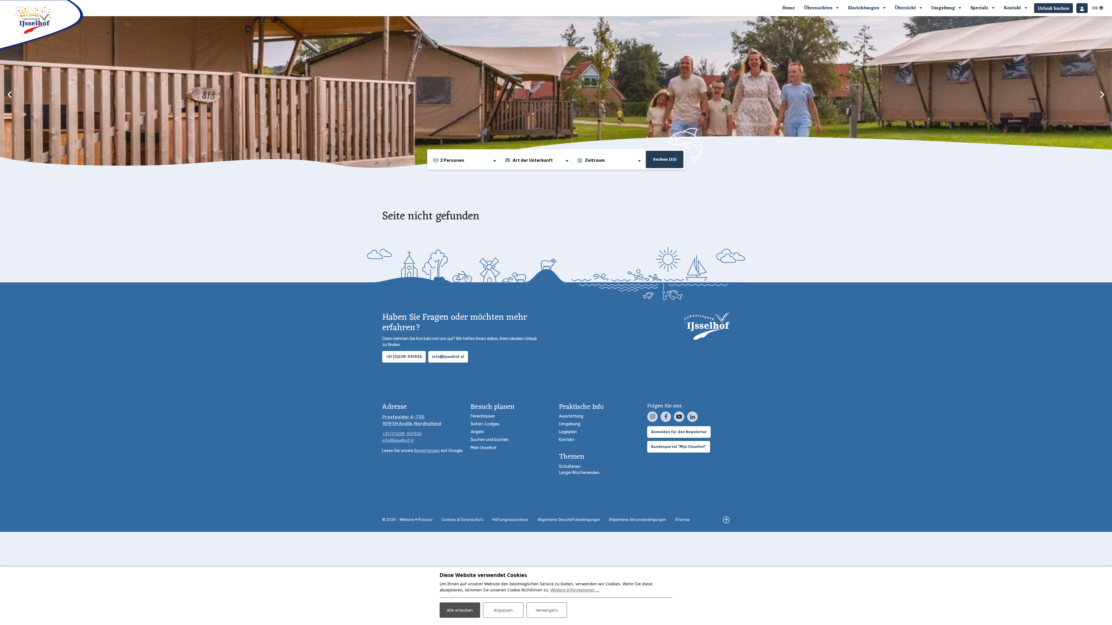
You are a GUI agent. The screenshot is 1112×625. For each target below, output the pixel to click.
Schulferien (570, 466)
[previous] (9, 94)
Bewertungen (427, 450)
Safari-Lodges (485, 424)
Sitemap (682, 519)
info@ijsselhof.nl (448, 356)
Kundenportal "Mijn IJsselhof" (678, 446)
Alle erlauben (460, 610)
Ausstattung (571, 416)
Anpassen (503, 610)
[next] (1102, 94)
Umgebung (569, 424)
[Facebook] (666, 416)
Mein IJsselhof (484, 447)
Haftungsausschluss (510, 519)
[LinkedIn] (692, 416)
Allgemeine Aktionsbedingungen (637, 519)
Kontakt (566, 439)
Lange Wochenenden (579, 472)
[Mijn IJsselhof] (1082, 8)
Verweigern (547, 610)
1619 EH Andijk (397, 423)
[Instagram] (652, 416)
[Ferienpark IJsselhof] (33, 19)
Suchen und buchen (490, 439)
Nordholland (427, 423)
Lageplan (568, 431)
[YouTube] (679, 416)
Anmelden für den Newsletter (679, 432)
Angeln (477, 431)
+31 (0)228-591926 (404, 356)
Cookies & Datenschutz (463, 519)
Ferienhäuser (483, 416)
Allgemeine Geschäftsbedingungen (568, 519)
